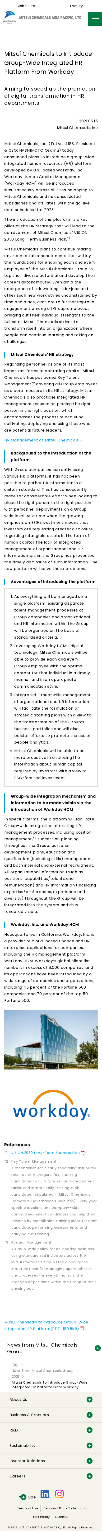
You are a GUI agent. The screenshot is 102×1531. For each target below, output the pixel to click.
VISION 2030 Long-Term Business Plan (45, 1152)
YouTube (27, 1497)
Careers (17, 1476)
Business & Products (29, 1415)
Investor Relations (27, 1461)
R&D (13, 1430)
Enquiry (76, 6)
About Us (18, 1399)
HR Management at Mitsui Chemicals (41, 440)
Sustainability (22, 1445)
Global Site (25, 6)
